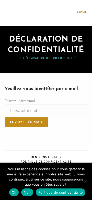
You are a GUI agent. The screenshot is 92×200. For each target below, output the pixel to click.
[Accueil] (17, 57)
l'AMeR (14, 12)
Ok (14, 192)
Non (27, 192)
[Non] (85, 181)
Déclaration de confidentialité (49, 57)
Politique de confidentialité (46, 162)
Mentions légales (46, 157)
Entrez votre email (20, 100)
